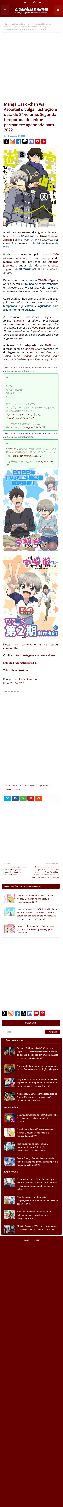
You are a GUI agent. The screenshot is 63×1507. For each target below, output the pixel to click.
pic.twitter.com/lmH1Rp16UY (27, 455)
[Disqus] (30, 735)
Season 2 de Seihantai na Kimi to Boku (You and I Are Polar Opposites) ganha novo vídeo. (35, 929)
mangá (8, 789)
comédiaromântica (24, 24)
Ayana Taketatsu (36, 359)
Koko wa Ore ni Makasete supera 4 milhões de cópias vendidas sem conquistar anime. (34, 1214)
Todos (17, 789)
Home (26, 1240)
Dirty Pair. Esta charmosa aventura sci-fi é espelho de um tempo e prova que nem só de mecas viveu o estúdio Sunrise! (37, 1082)
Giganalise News (45, 785)
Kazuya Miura (33, 349)
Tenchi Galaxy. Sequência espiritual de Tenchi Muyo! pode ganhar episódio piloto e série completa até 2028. (37, 1161)
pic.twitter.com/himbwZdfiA (20, 418)
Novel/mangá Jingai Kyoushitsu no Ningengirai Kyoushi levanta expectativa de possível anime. (37, 1200)
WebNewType (15, 683)
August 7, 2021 (33, 427)
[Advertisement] (31, 68)
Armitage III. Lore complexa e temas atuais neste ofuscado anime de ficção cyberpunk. (38, 1068)
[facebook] (34, 2)
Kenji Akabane (22, 356)
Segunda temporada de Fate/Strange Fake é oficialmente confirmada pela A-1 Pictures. (37, 1118)
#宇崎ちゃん (35, 414)
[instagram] (30, 2)
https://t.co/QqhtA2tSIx (17, 414)
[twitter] (25, 2)
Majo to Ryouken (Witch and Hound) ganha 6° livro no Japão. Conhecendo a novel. (37, 1228)
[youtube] (39, 2)
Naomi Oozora (45, 352)
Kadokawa (19, 679)
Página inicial (9, 24)
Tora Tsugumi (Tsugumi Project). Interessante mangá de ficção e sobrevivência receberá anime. (32, 1147)
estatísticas (29, 785)
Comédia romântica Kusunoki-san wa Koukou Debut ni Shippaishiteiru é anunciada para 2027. (35, 898)
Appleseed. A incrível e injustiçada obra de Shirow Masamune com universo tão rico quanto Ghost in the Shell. (37, 1097)
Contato (36, 1240)
